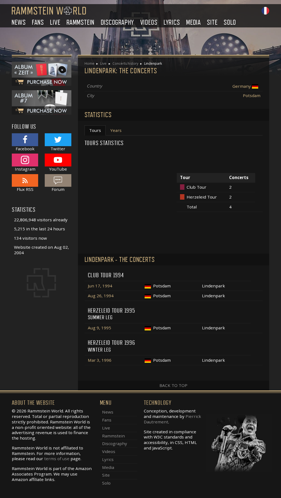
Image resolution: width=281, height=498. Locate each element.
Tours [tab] (95, 130)
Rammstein (80, 22)
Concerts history (125, 63)
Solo (230, 22)
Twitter (57, 148)
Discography (117, 22)
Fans (38, 22)
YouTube (58, 168)
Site (212, 22)
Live (55, 22)
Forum (58, 189)
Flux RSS (25, 189)
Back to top (173, 385)
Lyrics (172, 22)
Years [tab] (116, 130)
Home (89, 63)
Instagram (25, 168)
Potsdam (251, 95)
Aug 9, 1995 (99, 327)
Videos (149, 22)
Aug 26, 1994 (101, 295)
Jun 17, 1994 (100, 285)
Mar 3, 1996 (99, 360)
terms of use (56, 458)
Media (193, 22)
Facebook (25, 148)
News (19, 22)
